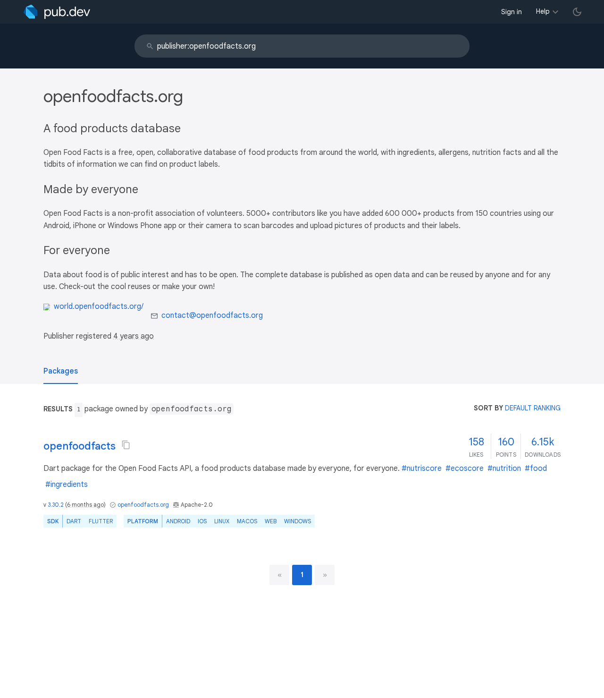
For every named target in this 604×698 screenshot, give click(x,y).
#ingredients (66, 484)
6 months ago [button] (85, 504)
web (271, 521)
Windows (297, 521)
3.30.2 (56, 504)
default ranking (533, 408)
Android (178, 521)
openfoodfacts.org (143, 504)
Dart (74, 521)
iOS (202, 521)
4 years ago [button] (133, 336)
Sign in (511, 12)
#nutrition (504, 468)
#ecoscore (464, 468)
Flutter (101, 521)
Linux (221, 521)
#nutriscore (422, 468)
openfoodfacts (79, 446)
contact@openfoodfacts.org (212, 315)
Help (543, 11)
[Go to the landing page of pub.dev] (57, 12)
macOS (247, 521)
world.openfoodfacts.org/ (98, 306)
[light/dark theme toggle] (577, 11)
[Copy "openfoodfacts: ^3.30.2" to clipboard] (126, 445)
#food (536, 468)
